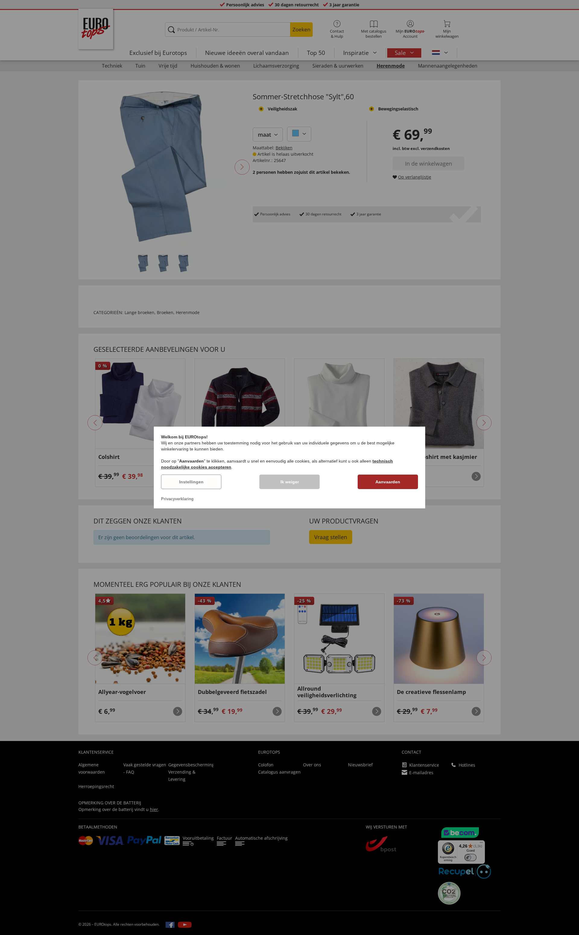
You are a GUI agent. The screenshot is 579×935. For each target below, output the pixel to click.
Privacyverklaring (177, 499)
